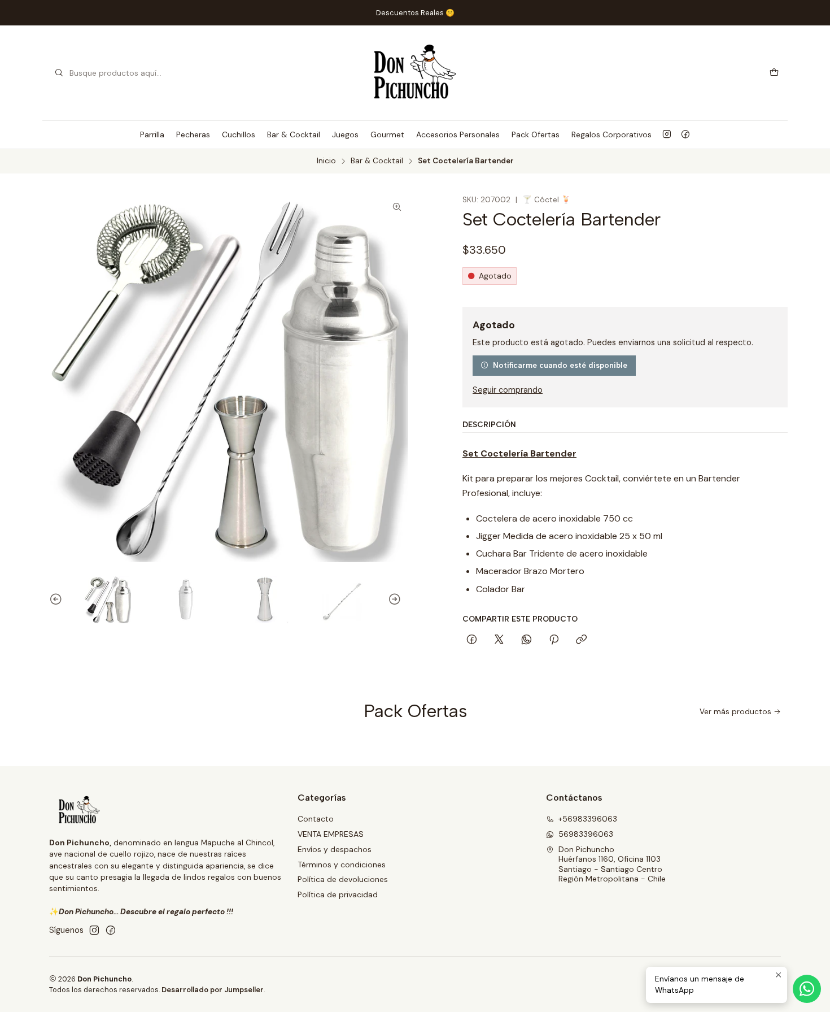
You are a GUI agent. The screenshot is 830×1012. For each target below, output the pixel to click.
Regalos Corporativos (611, 134)
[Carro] (774, 73)
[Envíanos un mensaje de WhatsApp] (807, 989)
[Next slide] (399, 599)
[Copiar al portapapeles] (581, 640)
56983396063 (585, 834)
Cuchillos (238, 134)
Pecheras (193, 134)
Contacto (316, 819)
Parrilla (152, 134)
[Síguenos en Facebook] (685, 134)
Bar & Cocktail (293, 134)
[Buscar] (58, 73)
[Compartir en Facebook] (471, 640)
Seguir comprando (508, 390)
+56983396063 (587, 819)
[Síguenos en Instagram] (667, 134)
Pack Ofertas (536, 134)
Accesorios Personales (458, 134)
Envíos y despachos (335, 849)
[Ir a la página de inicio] (415, 73)
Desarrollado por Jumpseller (212, 989)
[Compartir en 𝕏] (499, 640)
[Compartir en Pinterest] (553, 640)
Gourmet (387, 134)
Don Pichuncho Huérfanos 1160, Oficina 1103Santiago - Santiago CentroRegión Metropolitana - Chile (612, 864)
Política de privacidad (338, 894)
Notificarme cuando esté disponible (560, 365)
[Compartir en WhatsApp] (526, 640)
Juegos (345, 134)
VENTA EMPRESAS (331, 834)
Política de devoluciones (343, 879)
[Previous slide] (50, 599)
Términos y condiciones (342, 864)
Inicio (326, 161)
